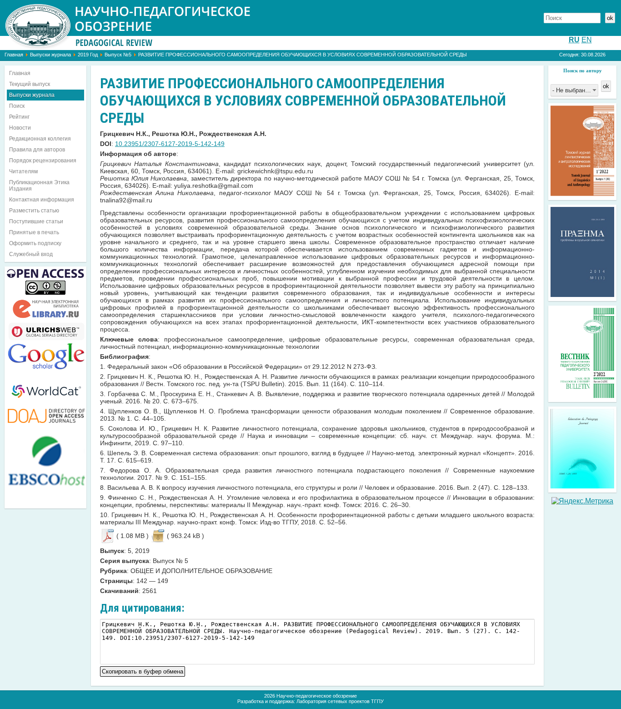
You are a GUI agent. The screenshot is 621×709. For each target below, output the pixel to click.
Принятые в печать (34, 232)
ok (610, 18)
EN (586, 40)
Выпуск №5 (118, 54)
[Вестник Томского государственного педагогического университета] (582, 395)
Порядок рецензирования (42, 160)
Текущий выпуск (29, 84)
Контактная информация (41, 199)
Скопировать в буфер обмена (142, 670)
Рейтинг (19, 117)
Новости (20, 128)
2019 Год (88, 54)
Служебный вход (31, 254)
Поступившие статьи (36, 221)
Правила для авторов (37, 149)
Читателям (23, 171)
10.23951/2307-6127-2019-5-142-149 (170, 143)
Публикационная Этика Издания (39, 185)
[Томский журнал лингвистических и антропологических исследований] (582, 193)
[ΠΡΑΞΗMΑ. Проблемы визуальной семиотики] (582, 294)
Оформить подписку (35, 243)
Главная (14, 54)
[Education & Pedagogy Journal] (582, 486)
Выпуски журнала (50, 54)
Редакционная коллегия (40, 139)
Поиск (17, 106)
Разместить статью (34, 210)
